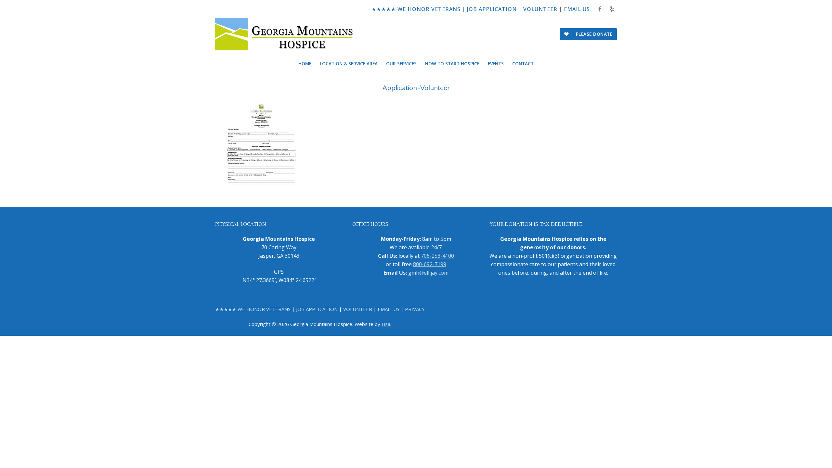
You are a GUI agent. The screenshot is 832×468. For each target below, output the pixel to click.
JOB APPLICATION (492, 9)
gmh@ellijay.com (428, 272)
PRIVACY (415, 309)
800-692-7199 (429, 264)
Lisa (386, 324)
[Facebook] (600, 9)
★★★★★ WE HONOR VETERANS (416, 9)
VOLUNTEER (540, 9)
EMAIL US (577, 9)
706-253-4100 (437, 255)
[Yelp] (612, 9)
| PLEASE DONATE (591, 34)
